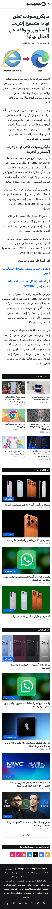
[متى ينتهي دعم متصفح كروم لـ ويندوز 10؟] (13, 415)
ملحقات (6, 889)
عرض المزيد (26, 835)
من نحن (26, 897)
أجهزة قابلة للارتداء (9, 885)
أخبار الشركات (11, 881)
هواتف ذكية (31, 873)
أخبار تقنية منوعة (29, 893)
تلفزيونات (14, 889)
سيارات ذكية (45, 885)
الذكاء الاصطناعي (42, 873)
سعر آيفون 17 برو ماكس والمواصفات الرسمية (28, 540)
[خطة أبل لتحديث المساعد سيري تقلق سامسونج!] (38, 387)
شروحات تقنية (28, 877)
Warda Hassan (42, 43)
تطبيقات (7, 873)
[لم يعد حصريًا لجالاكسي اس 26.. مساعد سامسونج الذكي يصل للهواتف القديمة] (13, 387)
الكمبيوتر (45, 889)
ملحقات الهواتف (42, 893)
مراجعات (38, 877)
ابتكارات (36, 885)
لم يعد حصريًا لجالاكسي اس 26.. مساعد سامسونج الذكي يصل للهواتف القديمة (14, 399)
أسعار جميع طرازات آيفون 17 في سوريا (31, 616)
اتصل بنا (6, 893)
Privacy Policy (16, 893)
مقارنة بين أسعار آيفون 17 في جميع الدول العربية (27, 504)
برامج (21, 889)
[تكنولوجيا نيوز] (35, 4)
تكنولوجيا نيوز (9, 869)
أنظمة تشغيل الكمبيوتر (33, 889)
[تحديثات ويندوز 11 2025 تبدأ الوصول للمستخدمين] (13, 442)
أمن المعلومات (22, 881)
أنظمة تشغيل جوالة (18, 873)
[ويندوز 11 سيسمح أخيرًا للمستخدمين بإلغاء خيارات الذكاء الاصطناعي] (38, 442)
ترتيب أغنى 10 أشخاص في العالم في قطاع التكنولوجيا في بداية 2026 (39, 426)
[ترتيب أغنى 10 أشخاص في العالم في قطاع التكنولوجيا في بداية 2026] (38, 415)
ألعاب (30, 885)
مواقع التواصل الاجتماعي (38, 881)
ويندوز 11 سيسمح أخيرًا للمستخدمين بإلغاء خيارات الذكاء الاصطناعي (40, 453)
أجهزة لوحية (22, 885)
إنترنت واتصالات (16, 877)
